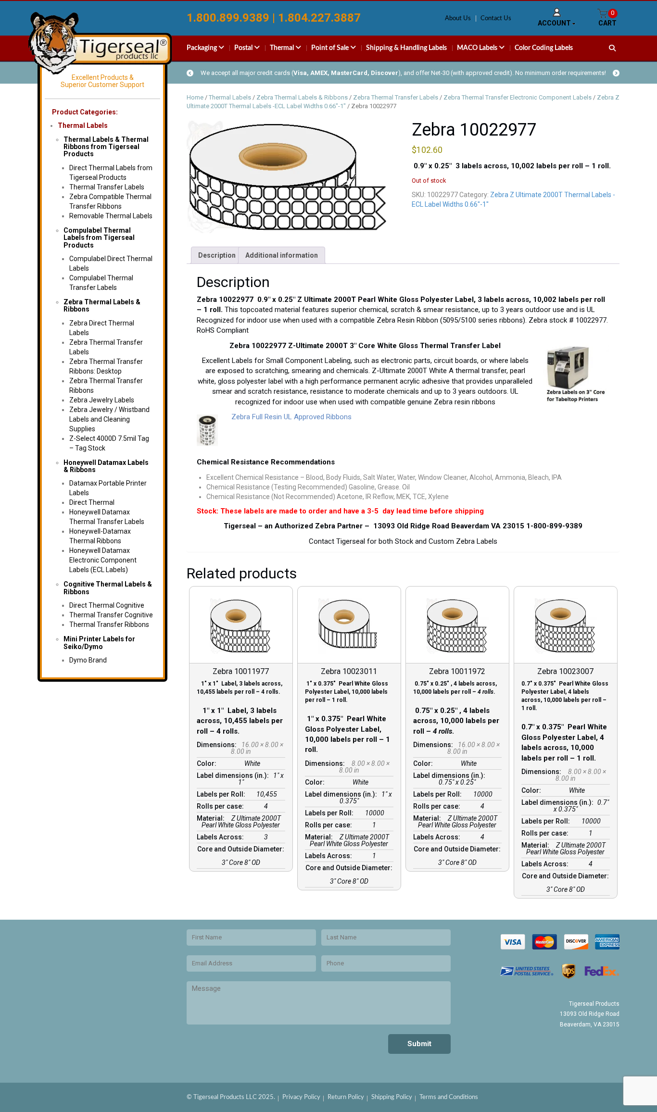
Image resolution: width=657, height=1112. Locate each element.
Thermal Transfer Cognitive (111, 615)
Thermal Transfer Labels (106, 187)
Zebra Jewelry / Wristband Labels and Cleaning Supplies (109, 419)
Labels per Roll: (222, 794)
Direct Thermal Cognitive (106, 605)
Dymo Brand (88, 660)
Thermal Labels (83, 125)
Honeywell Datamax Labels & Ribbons (106, 466)
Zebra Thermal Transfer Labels (395, 97)
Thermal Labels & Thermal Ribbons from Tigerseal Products (106, 147)
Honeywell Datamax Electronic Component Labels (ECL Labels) (103, 560)
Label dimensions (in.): (234, 775)
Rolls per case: (222, 806)
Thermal (282, 48)
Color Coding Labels (544, 48)
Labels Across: (222, 837)
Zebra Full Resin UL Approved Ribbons (289, 416)
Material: (212, 818)
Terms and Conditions (448, 1097)
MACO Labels (478, 48)
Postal (244, 48)
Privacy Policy (301, 1097)
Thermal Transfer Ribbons (109, 624)
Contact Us (495, 18)
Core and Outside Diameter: (240, 852)
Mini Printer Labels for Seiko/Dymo (99, 642)
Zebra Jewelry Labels (101, 400)
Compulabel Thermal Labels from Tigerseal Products (99, 237)
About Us (458, 18)
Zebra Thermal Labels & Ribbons (101, 305)
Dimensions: (218, 744)
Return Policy (346, 1097)
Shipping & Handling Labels (406, 48)
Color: (208, 763)
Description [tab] (217, 255)
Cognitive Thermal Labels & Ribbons (107, 587)
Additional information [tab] (281, 255)
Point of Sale (330, 48)
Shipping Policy (391, 1097)
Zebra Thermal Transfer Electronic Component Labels (517, 97)
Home (195, 97)
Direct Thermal (91, 502)
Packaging (202, 48)
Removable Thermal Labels (110, 216)
